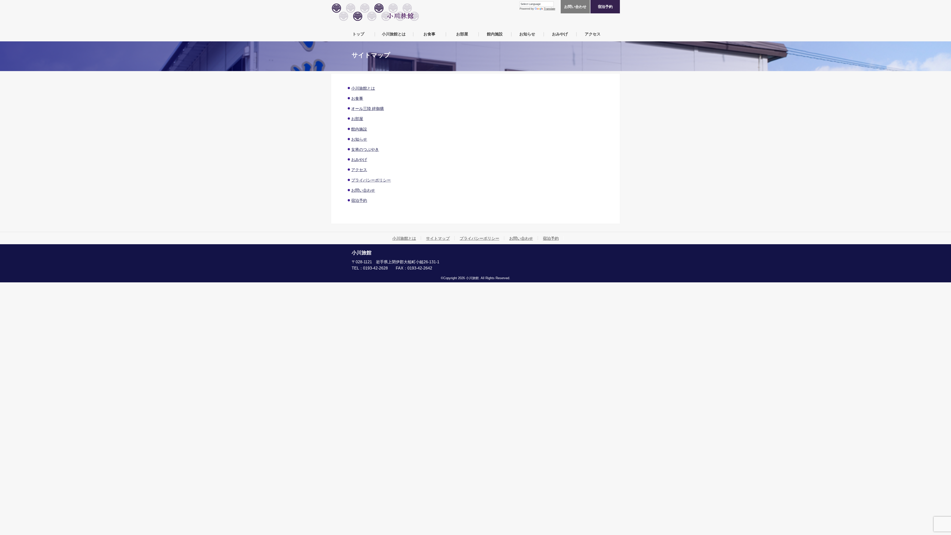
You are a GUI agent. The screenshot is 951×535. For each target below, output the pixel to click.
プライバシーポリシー (371, 180)
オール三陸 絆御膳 (367, 108)
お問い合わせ (575, 7)
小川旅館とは (394, 34)
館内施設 (495, 34)
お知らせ (527, 34)
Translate (549, 8)
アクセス (593, 34)
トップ (358, 34)
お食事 (429, 34)
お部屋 (462, 34)
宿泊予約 (605, 7)
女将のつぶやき (365, 149)
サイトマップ (438, 238)
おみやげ (560, 34)
